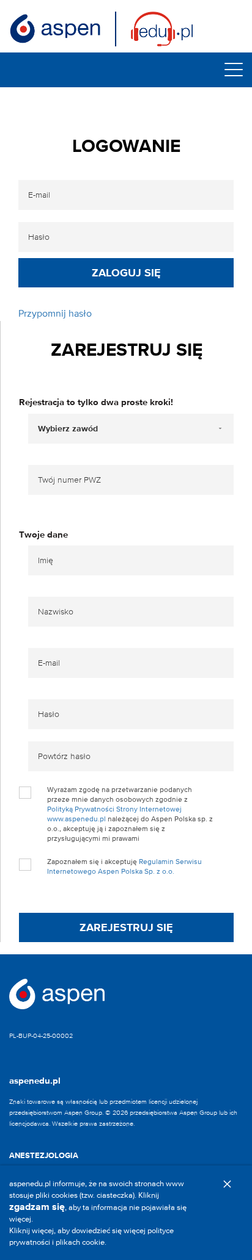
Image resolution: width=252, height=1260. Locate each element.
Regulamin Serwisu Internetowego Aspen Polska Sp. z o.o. (124, 866)
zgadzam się (37, 1207)
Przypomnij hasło (55, 313)
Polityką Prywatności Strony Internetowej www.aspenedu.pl (114, 814)
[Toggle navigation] (233, 69)
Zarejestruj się (126, 927)
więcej (43, 1230)
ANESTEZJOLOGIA (43, 1155)
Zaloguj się (126, 273)
